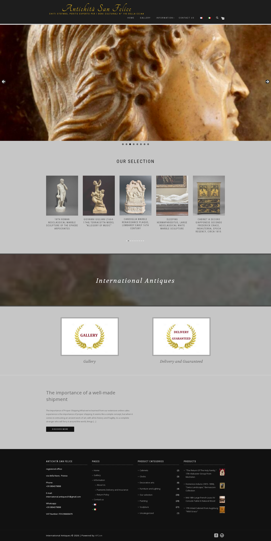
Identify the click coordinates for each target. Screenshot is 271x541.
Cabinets (144, 470)
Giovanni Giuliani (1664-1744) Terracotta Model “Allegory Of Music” (62, 222)
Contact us (186, 18)
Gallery (145, 18)
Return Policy (103, 494)
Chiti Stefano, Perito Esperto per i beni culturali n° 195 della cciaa (96, 14)
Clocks (143, 476)
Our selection (146, 494)
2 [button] (126, 144)
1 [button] (123, 144)
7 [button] (144, 144)
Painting (143, 500)
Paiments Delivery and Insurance (112, 489)
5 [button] (137, 144)
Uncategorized (147, 513)
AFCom (98, 535)
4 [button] (134, 144)
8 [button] (148, 144)
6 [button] (141, 144)
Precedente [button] (4, 82)
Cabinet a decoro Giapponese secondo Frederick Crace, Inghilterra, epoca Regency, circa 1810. (172, 225)
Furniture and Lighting (150, 488)
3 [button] (130, 144)
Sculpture (144, 507)
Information (164, 18)
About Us (101, 485)
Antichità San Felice (97, 9)
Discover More (60, 429)
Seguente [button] (267, 82)
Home (131, 18)
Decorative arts (147, 482)
